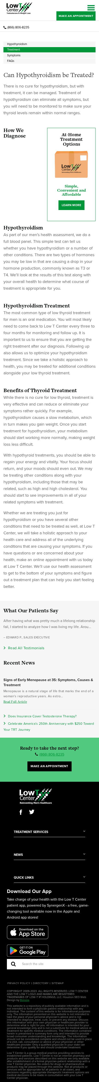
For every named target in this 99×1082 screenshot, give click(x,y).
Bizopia (24, 1000)
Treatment (13, 49)
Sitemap (58, 983)
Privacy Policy (18, 983)
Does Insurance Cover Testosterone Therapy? (42, 716)
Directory (41, 983)
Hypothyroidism (17, 44)
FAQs (10, 61)
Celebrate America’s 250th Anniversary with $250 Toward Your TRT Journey (48, 727)
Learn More (71, 205)
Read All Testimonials (26, 648)
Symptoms (13, 55)
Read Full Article (15, 701)
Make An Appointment (76, 16)
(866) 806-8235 (18, 27)
